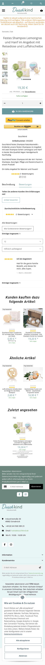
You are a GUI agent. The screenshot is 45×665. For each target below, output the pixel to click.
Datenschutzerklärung (11, 476)
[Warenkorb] (41, 10)
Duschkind (22, 136)
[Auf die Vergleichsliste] (20, 177)
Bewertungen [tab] (25, 184)
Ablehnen (23, 656)
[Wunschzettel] (31, 3)
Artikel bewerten (11, 200)
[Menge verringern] (4, 103)
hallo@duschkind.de (19, 530)
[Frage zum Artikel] (25, 177)
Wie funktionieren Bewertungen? (18, 228)
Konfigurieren (23, 649)
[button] (13, 3)
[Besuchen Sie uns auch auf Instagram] (25, 494)
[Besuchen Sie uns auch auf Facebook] (19, 494)
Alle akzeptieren (23, 640)
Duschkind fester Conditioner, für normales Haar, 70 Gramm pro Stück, (12, 334)
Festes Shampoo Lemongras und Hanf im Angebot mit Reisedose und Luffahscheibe (22, 442)
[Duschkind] (22, 10)
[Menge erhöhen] (40, 103)
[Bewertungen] (12, 331)
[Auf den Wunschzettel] (23, 177)
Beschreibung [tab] (8, 184)
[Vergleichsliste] (22, 3)
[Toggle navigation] (5, 10)
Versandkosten (30, 92)
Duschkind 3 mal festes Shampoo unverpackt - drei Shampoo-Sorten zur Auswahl (33, 334)
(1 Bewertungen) (27, 174)
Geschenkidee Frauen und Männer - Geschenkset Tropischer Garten (33, 390)
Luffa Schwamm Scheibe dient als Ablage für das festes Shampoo (12, 390)
